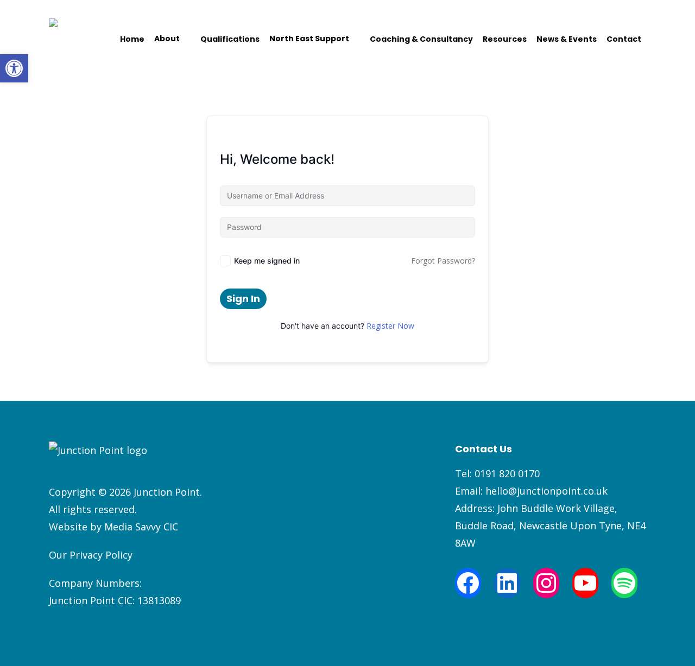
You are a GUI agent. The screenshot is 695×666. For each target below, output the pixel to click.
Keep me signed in (267, 260)
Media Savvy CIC (141, 526)
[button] (14, 68)
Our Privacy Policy (90, 554)
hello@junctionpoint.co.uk (546, 490)
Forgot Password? (443, 260)
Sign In (243, 298)
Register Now (390, 326)
